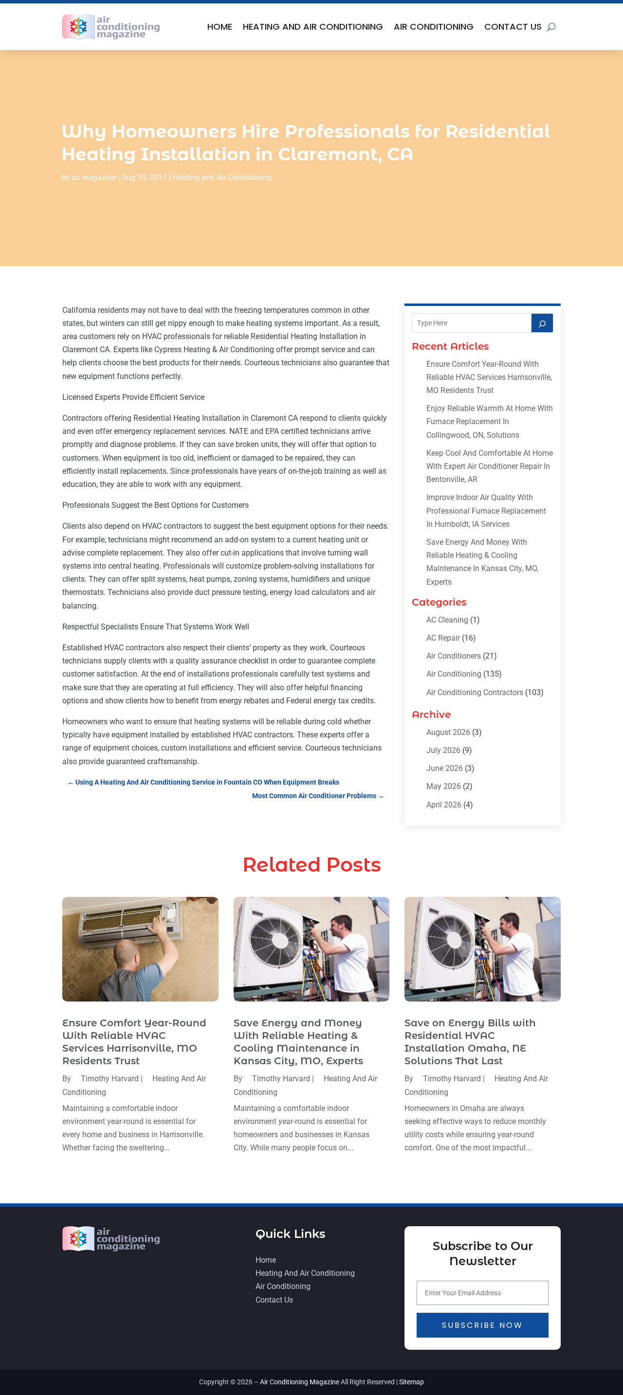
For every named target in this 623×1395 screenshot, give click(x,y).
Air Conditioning (434, 26)
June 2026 (444, 768)
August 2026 (448, 732)
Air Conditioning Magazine (299, 1382)
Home (219, 26)
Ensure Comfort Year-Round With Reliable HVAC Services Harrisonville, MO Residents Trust (489, 377)
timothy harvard (110, 1078)
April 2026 (443, 804)
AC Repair (443, 638)
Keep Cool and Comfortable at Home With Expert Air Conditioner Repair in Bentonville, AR (489, 466)
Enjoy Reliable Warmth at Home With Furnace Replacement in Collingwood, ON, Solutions (489, 421)
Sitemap (411, 1382)
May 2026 (443, 786)
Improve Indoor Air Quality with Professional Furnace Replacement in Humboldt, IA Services (486, 510)
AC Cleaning (447, 620)
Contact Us (513, 26)
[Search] (542, 323)
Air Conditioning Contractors (474, 692)
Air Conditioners (453, 656)
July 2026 (443, 750)
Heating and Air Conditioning (313, 26)
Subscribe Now (482, 1325)
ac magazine (94, 177)
